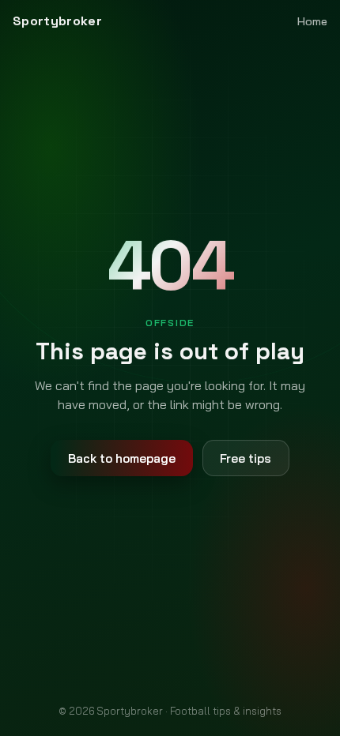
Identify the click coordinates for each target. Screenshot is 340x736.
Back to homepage (122, 458)
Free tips (245, 458)
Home (312, 21)
